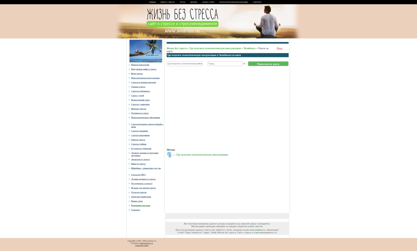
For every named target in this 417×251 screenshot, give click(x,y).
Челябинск (250, 48)
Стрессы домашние (139, 131)
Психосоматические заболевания (145, 117)
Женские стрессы (138, 109)
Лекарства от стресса (140, 159)
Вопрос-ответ (137, 201)
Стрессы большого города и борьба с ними (147, 125)
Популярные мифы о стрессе (143, 69)
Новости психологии (140, 65)
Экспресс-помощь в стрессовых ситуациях (144, 154)
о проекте (257, 2)
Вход (279, 48)
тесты (182, 2)
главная (152, 2)
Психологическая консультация (145, 78)
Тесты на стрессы (138, 192)
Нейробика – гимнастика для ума (146, 168)
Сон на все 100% (138, 175)
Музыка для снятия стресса (143, 188)
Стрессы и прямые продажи (143, 82)
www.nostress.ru (257, 230)
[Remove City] (244, 63)
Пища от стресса (138, 164)
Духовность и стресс (140, 113)
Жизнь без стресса (177, 48)
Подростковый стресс (140, 100)
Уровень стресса (138, 87)
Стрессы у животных (140, 104)
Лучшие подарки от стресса (143, 179)
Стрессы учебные (138, 144)
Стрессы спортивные (140, 135)
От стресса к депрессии (141, 148)
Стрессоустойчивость (140, 91)
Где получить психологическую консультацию (215, 48)
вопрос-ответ (208, 2)
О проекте (135, 210)
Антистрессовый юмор (141, 197)
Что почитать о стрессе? (141, 183)
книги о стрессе (168, 2)
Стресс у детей (137, 95)
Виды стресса (137, 73)
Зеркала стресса (138, 140)
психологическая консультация (233, 2)
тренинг (193, 2)
